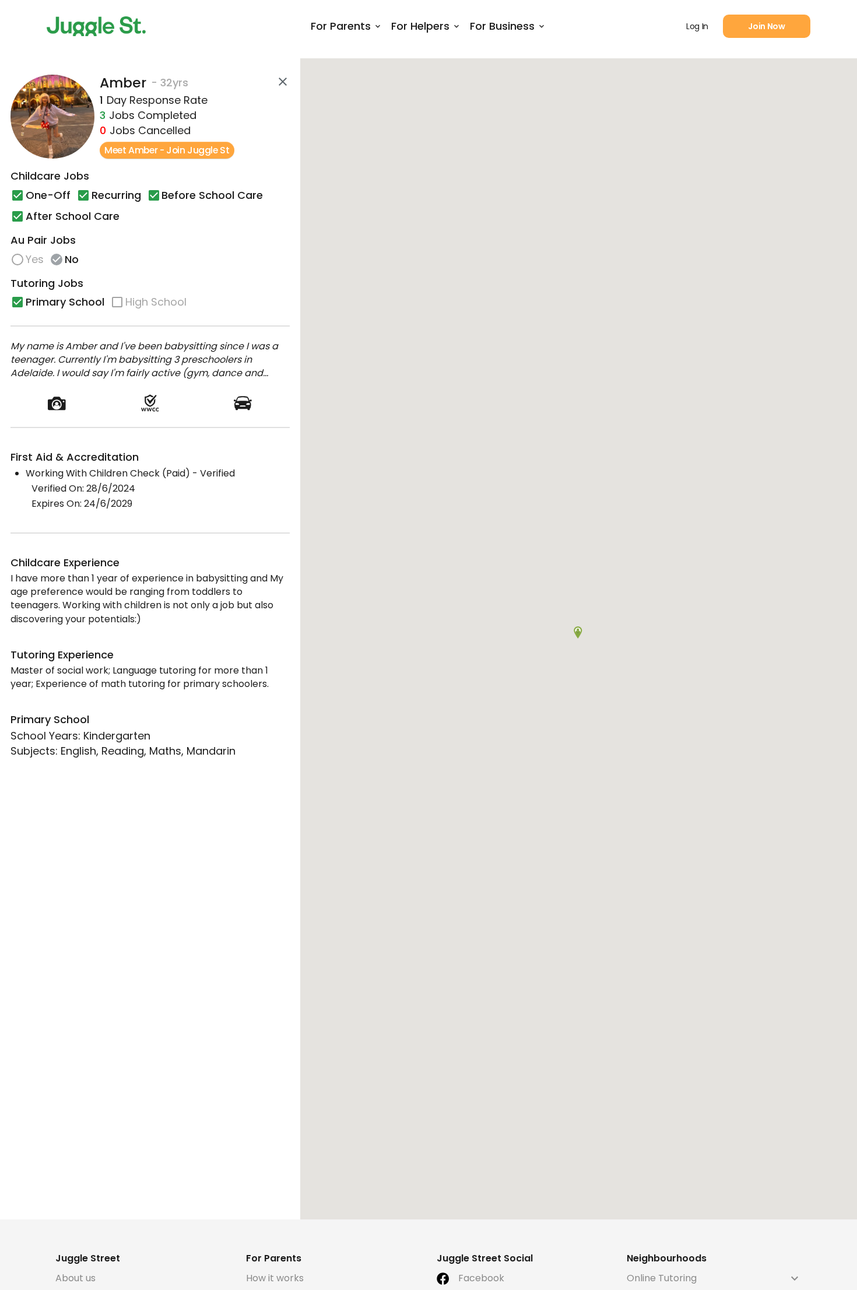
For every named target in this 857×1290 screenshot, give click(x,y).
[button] (578, 632)
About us (75, 1278)
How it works (275, 1278)
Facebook (481, 1278)
